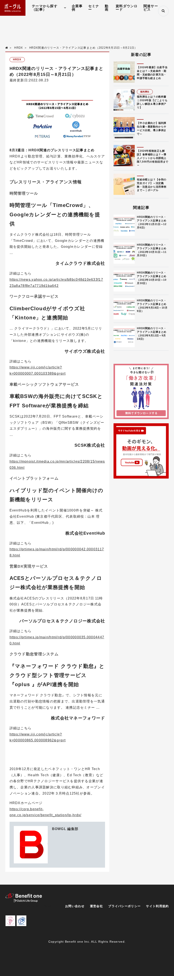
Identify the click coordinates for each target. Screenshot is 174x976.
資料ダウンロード (127, 7)
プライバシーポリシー (124, 906)
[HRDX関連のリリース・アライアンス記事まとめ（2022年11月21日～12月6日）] (124, 225)
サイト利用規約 (157, 906)
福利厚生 (144, 92)
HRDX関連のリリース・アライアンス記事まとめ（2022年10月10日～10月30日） (151, 278)
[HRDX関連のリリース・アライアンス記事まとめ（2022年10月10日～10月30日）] (124, 281)
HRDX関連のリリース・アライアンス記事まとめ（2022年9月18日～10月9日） (152, 306)
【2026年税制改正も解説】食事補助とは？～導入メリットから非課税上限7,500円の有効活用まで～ (152, 158)
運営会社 (96, 906)
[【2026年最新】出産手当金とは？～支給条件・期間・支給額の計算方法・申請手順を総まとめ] (124, 72)
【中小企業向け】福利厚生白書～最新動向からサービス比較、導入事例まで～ (151, 128)
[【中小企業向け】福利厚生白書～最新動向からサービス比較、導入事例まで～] (124, 127)
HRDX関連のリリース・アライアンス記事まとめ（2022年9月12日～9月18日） (151, 333)
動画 (106, 7)
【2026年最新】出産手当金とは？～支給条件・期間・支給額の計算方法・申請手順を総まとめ (152, 72)
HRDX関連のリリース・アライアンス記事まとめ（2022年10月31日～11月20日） (151, 250)
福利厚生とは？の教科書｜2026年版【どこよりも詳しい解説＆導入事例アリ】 (152, 102)
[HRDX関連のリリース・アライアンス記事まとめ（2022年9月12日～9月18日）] (124, 336)
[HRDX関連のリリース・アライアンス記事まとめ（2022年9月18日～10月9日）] (124, 308)
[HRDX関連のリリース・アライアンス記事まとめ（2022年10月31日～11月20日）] (124, 253)
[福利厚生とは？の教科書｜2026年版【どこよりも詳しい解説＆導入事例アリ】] (124, 99)
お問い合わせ (75, 906)
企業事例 (77, 7)
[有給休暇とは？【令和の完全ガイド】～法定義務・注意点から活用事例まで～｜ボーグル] (124, 184)
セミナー (93, 7)
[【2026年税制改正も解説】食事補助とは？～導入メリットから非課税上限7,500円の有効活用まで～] (124, 155)
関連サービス (150, 7)
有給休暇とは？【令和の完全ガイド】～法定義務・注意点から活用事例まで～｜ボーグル (151, 185)
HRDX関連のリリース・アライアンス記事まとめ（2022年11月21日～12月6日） (151, 222)
